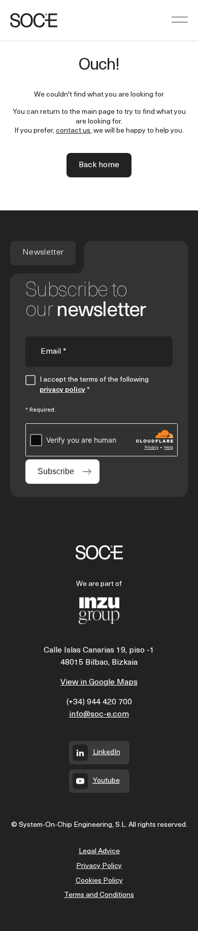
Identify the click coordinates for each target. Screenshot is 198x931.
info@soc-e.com (99, 714)
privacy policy (62, 390)
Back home (99, 165)
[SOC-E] (33, 20)
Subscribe (56, 471)
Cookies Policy (99, 881)
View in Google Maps (99, 682)
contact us (73, 131)
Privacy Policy (99, 866)
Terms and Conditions (99, 895)
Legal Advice (99, 851)
